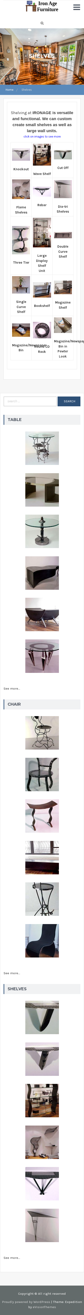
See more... (12, 688)
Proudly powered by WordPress (26, 1302)
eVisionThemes (44, 1307)
